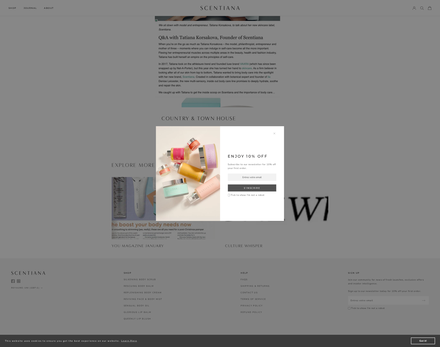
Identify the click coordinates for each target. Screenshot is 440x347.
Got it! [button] (423, 340)
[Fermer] (274, 133)
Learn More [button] (129, 340)
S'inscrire (252, 188)
